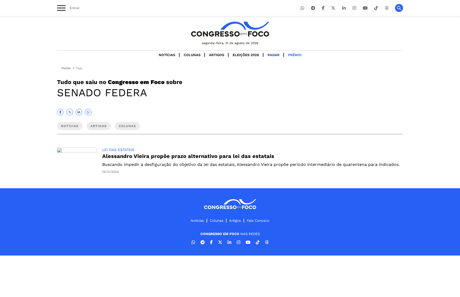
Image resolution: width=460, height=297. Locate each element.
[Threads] (386, 8)
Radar (274, 55)
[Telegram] (313, 8)
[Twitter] (333, 8)
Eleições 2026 (246, 55)
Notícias (167, 55)
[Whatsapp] (302, 8)
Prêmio (295, 55)
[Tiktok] (376, 8)
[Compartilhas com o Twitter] (69, 112)
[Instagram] (354, 8)
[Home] (230, 29)
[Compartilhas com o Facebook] (60, 112)
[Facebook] (323, 8)
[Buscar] (399, 8)
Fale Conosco (258, 221)
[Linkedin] (344, 8)
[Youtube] (365, 8)
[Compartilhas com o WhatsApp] (88, 112)
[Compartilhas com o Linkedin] (79, 112)
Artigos (216, 55)
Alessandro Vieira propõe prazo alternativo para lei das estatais (188, 156)
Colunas (192, 55)
